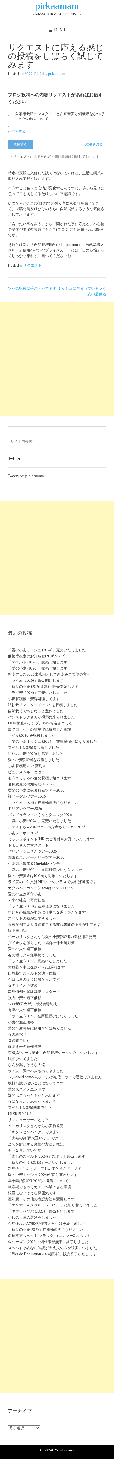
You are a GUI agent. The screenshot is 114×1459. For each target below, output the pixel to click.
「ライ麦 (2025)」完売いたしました (37, 961)
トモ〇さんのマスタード (28, 845)
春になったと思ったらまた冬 (32, 1101)
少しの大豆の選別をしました (32, 1217)
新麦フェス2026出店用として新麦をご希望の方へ (49, 674)
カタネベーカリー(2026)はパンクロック (41, 888)
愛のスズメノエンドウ (26, 1089)
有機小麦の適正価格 (24, 1010)
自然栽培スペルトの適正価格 (32, 973)
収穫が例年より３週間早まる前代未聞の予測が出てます (54, 924)
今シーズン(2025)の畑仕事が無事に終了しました (48, 1242)
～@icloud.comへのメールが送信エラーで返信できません (55, 1077)
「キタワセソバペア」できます (34, 1132)
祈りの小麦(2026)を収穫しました (35, 754)
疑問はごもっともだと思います (34, 1095)
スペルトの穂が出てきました (32, 918)
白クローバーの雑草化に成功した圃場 (39, 729)
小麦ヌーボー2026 (23, 833)
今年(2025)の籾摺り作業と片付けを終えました (46, 1223)
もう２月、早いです (24, 1150)
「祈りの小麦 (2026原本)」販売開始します (43, 686)
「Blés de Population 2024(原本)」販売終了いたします (52, 1254)
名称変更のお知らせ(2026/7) (31, 784)
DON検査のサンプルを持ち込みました (40, 723)
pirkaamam (57, 6)
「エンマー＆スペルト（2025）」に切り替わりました (53, 1205)
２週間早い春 (19, 1040)
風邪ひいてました (23, 1059)
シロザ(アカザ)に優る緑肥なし (33, 1004)
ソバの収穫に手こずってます (32, 288)
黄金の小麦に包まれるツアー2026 (36, 790)
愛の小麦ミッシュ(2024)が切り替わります (43, 1175)
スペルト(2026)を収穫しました (33, 747)
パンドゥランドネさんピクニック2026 (40, 815)
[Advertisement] (57, 359)
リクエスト (32, 265)
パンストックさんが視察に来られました (41, 717)
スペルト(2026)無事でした (30, 1107)
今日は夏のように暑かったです (34, 979)
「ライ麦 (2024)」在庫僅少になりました (41, 906)
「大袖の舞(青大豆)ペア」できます (37, 1138)
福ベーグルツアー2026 (27, 796)
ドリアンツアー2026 (25, 808)
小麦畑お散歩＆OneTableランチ (34, 863)
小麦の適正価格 (21, 1022)
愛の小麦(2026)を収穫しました (33, 760)
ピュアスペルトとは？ (26, 772)
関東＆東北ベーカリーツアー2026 (36, 857)
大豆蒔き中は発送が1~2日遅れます (36, 967)
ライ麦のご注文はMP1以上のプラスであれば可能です (52, 882)
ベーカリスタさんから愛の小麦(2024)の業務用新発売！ (54, 937)
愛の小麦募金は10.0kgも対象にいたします (43, 876)
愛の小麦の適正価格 (24, 949)
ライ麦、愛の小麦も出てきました (36, 1071)
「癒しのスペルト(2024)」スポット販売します (46, 1156)
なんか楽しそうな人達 (26, 1065)
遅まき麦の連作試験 (24, 1046)
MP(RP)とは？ (20, 1113)
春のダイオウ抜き (23, 985)
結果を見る (94, 144)
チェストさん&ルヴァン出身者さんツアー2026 (46, 827)
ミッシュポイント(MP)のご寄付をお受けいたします (51, 839)
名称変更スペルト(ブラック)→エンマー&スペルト (49, 1236)
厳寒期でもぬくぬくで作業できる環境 (39, 1187)
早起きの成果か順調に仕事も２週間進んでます (47, 912)
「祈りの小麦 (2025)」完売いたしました (41, 1162)
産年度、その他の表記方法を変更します (41, 1199)
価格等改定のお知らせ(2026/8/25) (36, 656)
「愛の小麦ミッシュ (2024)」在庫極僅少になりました (52, 741)
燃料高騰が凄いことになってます (36, 1083)
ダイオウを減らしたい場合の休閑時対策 (41, 943)
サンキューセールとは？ (28, 1120)
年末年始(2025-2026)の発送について (38, 1181)
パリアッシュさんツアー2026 (32, 851)
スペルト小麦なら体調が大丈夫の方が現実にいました (52, 1248)
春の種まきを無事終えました (32, 955)
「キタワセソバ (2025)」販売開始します (41, 1211)
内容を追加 (16, 131)
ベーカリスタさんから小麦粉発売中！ (39, 1126)
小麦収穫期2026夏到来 (27, 766)
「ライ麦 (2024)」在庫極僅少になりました (43, 802)
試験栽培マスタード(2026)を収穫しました (43, 705)
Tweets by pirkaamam (26, 476)
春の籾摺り (17, 1034)
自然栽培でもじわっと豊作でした (36, 711)
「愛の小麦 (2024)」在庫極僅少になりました (45, 869)
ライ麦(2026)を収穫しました (31, 735)
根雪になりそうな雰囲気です (32, 1193)
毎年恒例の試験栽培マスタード (34, 991)
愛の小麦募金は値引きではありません (39, 1028)
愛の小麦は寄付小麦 (24, 894)
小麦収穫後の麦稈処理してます (34, 699)
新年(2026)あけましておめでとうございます (44, 1168)
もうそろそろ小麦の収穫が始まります (39, 778)
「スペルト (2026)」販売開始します (37, 662)
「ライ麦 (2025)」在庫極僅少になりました (43, 1016)
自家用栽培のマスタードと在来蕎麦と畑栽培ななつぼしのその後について (59, 116)
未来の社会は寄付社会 (26, 900)
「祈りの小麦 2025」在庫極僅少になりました (46, 1229)
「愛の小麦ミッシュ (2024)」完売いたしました (47, 650)
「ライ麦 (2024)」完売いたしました (37, 693)
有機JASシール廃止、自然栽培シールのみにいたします (53, 1052)
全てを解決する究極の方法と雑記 (36, 1144)
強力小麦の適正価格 (24, 998)
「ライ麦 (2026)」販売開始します (36, 680)
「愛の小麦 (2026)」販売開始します (37, 668)
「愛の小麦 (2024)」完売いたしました (39, 821)
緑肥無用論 (17, 930)
